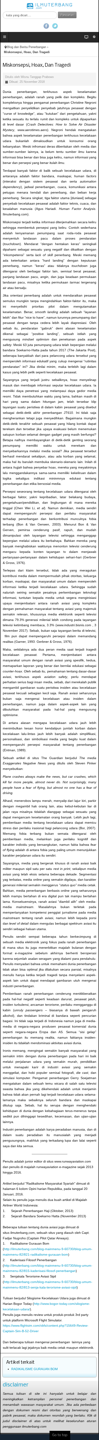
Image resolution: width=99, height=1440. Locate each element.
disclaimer (15, 1385)
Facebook (46, 26)
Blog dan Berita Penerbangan (26, 47)
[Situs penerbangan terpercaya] (49, 5)
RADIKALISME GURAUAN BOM (34, 1369)
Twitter (55, 26)
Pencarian (67, 15)
